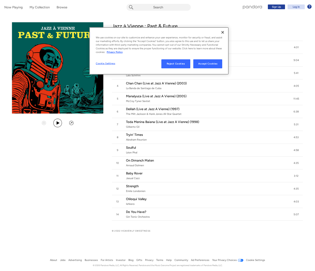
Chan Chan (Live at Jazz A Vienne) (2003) (156, 83)
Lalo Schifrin (133, 75)
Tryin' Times (134, 135)
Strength (132, 186)
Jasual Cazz (133, 178)
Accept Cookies (208, 63)
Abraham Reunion (136, 139)
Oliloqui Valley (136, 199)
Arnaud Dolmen (135, 165)
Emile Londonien (136, 191)
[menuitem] (289, 7)
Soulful (131, 148)
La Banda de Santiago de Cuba (143, 88)
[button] (296, 47)
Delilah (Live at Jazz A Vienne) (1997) (152, 109)
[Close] (222, 32)
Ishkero (130, 203)
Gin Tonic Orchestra (138, 216)
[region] (159, 51)
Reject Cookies (176, 63)
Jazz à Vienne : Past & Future (145, 26)
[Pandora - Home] (252, 7)
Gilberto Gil (133, 126)
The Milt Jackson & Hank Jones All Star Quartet (154, 113)
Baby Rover (134, 173)
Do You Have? (136, 212)
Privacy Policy (115, 52)
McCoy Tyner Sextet (138, 101)
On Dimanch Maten (140, 160)
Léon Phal (131, 152)
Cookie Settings (105, 63)
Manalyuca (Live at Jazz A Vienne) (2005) (156, 96)
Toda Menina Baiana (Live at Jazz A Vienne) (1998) (162, 122)
